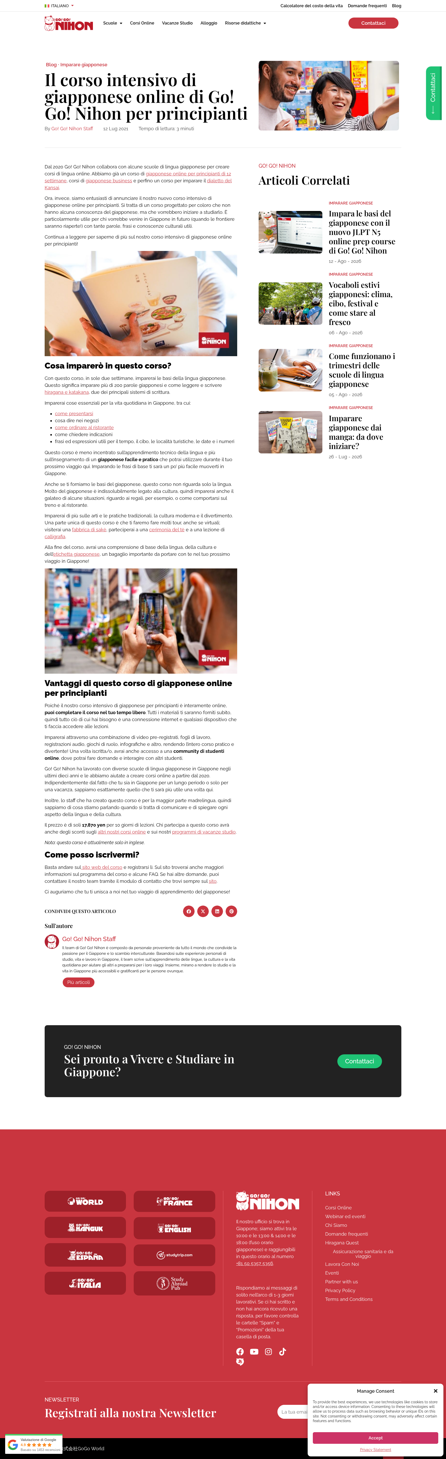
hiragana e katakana (67, 392)
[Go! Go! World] (85, 1201)
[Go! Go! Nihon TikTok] (282, 1352)
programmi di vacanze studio (204, 832)
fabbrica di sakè (89, 529)
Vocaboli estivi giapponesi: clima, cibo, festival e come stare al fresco (361, 303)
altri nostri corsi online (122, 832)
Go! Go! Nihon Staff (72, 128)
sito (213, 881)
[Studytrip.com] (174, 1201)
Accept (376, 1438)
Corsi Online (142, 23)
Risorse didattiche (243, 23)
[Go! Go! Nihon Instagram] (268, 1352)
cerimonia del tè (167, 529)
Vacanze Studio (177, 23)
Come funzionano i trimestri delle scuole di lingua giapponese (362, 370)
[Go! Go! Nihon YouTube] (254, 1352)
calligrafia (55, 536)
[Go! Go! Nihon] (267, 1200)
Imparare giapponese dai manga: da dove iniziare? (356, 432)
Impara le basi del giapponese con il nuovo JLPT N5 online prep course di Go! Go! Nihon (362, 232)
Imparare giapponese (83, 64)
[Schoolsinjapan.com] (174, 1228)
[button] (435, 1390)
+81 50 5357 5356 (254, 1263)
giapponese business (109, 180)
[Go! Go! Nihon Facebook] (240, 1352)
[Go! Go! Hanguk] (85, 1227)
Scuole (110, 23)
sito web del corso (101, 867)
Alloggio (209, 23)
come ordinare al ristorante (84, 427)
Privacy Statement (375, 1450)
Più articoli (78, 982)
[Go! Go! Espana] (85, 1255)
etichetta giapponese (76, 554)
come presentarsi (74, 413)
